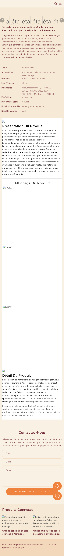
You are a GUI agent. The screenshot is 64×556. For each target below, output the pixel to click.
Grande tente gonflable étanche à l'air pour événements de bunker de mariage (16, 533)
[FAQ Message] (57, 495)
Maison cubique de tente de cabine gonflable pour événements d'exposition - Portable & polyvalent (46, 533)
